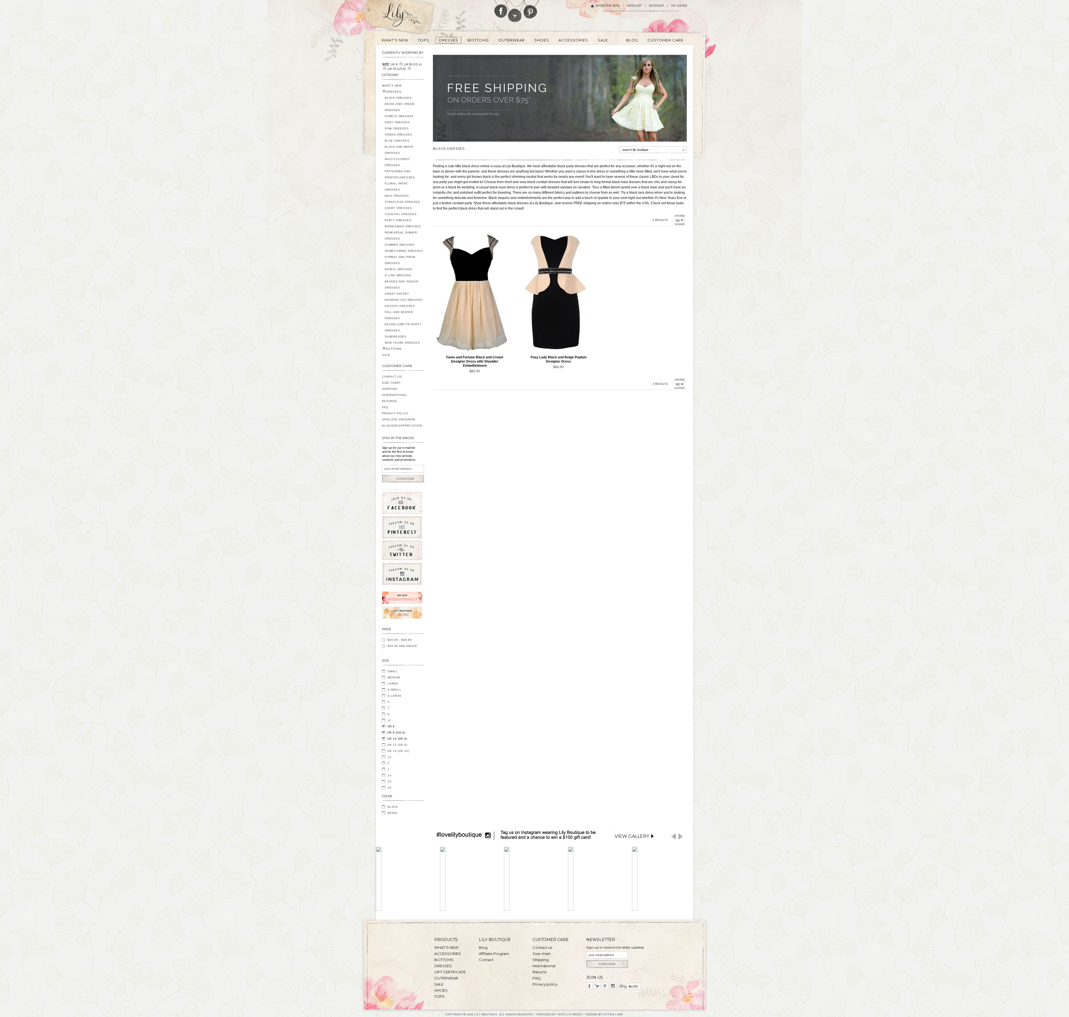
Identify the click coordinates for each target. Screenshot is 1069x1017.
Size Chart (391, 382)
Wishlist (634, 5)
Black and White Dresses (399, 149)
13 (389, 757)
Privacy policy (545, 984)
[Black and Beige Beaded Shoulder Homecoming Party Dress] (472, 292)
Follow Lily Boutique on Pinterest (531, 9)
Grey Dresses (397, 122)
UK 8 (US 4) (396, 732)
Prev (673, 836)
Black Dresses (398, 97)
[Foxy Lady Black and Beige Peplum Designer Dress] (556, 292)
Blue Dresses (397, 140)
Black (393, 806)
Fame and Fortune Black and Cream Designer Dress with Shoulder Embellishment (474, 361)
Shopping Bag (607, 5)
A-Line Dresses (398, 275)
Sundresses (395, 336)
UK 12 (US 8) (397, 744)
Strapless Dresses (402, 201)
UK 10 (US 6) (397, 738)
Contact (486, 959)
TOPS (439, 996)
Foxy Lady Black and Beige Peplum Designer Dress (559, 359)
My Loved (679, 5)
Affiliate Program (398, 419)
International (394, 395)
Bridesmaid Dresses (403, 226)
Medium (394, 677)
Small (393, 671)
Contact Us (392, 376)
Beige (393, 812)
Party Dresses (398, 220)
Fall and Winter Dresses (399, 315)
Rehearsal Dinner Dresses (401, 235)
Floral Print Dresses (396, 186)
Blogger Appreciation (402, 425)
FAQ (385, 407)
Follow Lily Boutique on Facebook (501, 9)
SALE (386, 354)
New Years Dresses (402, 342)
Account (656, 5)
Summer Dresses (400, 244)
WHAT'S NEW (392, 85)
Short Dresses (398, 208)
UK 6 (391, 726)
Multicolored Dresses (397, 162)
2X (390, 781)
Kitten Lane (613, 1014)
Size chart (542, 953)
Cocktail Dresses (401, 214)
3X (390, 787)
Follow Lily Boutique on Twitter (515, 11)
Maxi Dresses (397, 195)
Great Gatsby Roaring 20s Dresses (404, 296)
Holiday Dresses (400, 305)
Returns (389, 401)
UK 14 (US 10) (398, 750)
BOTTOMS (394, 348)
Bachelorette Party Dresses (403, 327)
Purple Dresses (399, 116)
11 (389, 720)
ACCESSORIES (447, 953)
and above (402, 645)
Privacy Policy (395, 413)
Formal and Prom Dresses (400, 260)
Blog (483, 947)
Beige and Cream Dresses (399, 107)
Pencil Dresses (399, 269)
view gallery (632, 836)
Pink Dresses (397, 128)
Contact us (542, 947)
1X (390, 775)
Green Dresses (398, 134)
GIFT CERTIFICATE (450, 972)
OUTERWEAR (446, 978)
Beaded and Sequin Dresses (401, 284)
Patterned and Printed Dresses (400, 174)
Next (680, 836)
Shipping (389, 388)
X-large (395, 695)
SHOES (441, 990)
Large (393, 683)
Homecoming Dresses (404, 250)
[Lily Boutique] (408, 17)
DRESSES (393, 91)
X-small (394, 689)
